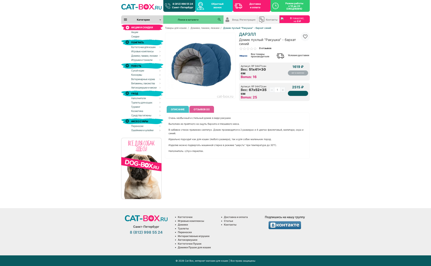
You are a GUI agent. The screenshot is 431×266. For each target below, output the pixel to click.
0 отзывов (265, 48)
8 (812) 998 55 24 (146, 232)
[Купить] (298, 93)
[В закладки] (305, 36)
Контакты (271, 19)
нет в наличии (298, 73)
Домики (183, 224)
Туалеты (183, 228)
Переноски (185, 232)
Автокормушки (187, 239)
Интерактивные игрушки (193, 236)
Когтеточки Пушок (190, 243)
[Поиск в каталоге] (219, 19)
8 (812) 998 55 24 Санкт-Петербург (182, 5)
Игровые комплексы (191, 221)
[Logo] (141, 6)
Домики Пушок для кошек (194, 247)
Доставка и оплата (255, 5)
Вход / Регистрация (243, 19)
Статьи (228, 221)
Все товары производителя (260, 55)
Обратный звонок (217, 5)
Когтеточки (185, 217)
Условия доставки (298, 55)
